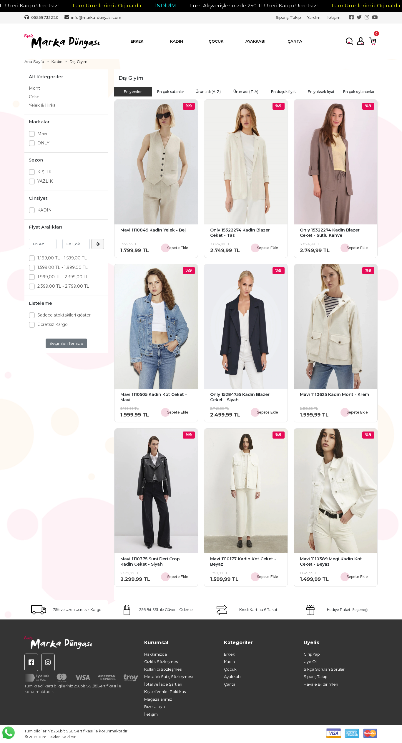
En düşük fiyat (283, 91)
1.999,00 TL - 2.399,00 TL (63, 276)
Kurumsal (156, 642)
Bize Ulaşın (154, 706)
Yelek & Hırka (42, 105)
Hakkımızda (155, 654)
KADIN (44, 210)
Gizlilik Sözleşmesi (161, 661)
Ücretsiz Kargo (52, 324)
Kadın (229, 661)
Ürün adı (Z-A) (245, 91)
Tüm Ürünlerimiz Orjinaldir (107, 6)
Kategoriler (238, 642)
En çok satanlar (170, 91)
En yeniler (133, 91)
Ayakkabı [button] (255, 41)
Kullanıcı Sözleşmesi (163, 669)
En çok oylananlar (359, 91)
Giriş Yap (312, 654)
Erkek (229, 654)
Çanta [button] (295, 41)
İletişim (333, 17)
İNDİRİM (165, 6)
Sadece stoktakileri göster (64, 315)
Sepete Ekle (177, 248)
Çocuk (230, 669)
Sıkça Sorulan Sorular (324, 669)
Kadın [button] (176, 41)
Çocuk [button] (216, 41)
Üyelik (311, 642)
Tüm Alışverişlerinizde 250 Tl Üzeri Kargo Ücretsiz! (253, 6)
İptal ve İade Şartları (163, 684)
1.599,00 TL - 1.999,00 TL (62, 267)
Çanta (229, 684)
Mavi (42, 133)
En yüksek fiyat (321, 91)
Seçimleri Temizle (66, 343)
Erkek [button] (137, 41)
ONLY (43, 143)
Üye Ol (310, 661)
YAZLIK (45, 181)
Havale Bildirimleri (321, 684)
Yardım (313, 17)
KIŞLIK (44, 171)
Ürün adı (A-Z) (208, 91)
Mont (34, 88)
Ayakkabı (233, 676)
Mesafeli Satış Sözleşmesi (168, 676)
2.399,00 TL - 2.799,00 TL (63, 286)
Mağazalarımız (158, 699)
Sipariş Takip (288, 17)
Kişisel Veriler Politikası (165, 691)
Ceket (35, 96)
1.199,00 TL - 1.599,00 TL (62, 258)
